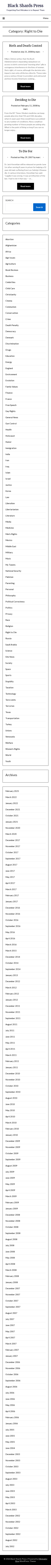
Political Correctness (15, 601)
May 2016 (10, 932)
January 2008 (11, 1282)
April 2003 (10, 1503)
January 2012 (11, 999)
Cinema (8, 300)
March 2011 (11, 1055)
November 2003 (12, 1460)
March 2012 (11, 987)
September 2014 (12, 969)
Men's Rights (11, 534)
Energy (8, 362)
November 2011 (12, 1012)
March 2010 (11, 1122)
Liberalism (10, 503)
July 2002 (9, 1546)
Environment (11, 374)
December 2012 (12, 981)
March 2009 (11, 1196)
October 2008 (11, 1227)
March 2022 (11, 797)
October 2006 (11, 1374)
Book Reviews (11, 270)
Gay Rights (10, 411)
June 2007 (10, 1325)
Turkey (8, 724)
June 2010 (10, 1104)
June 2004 (10, 1448)
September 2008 (12, 1233)
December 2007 (12, 1288)
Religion (9, 626)
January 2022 (11, 803)
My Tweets (10, 565)
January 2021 (11, 822)
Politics (8, 607)
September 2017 (12, 858)
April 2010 (10, 1116)
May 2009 (10, 1184)
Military (9, 552)
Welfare (9, 743)
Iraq (7, 466)
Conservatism (11, 313)
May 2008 (10, 1257)
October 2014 (11, 963)
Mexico (8, 540)
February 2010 (12, 1128)
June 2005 (10, 1436)
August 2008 (11, 1239)
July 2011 (9, 1030)
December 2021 (12, 809)
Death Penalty (12, 325)
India (7, 454)
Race (7, 620)
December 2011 (12, 1006)
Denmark (9, 337)
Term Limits (10, 700)
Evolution (9, 380)
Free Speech (10, 405)
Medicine (9, 528)
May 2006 (10, 1405)
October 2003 (11, 1466)
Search (9, 200)
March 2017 (11, 889)
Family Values (11, 386)
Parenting (10, 583)
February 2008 (12, 1276)
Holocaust (10, 436)
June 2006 (10, 1399)
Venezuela (10, 736)
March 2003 (11, 1509)
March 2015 (11, 950)
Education (10, 356)
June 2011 (10, 1036)
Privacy (8, 614)
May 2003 (10, 1497)
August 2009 (11, 1165)
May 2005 (10, 1442)
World (8, 755)
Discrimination (12, 343)
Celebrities (10, 282)
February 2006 (12, 1417)
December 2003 (12, 1454)
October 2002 (11, 1528)
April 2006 (10, 1411)
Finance (9, 393)
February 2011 (12, 1061)
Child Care (10, 288)
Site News (9, 657)
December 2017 (12, 840)
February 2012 (12, 993)
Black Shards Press (25, 5)
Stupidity (9, 681)
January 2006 (11, 1423)
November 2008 (12, 1221)
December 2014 (12, 957)
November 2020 (12, 828)
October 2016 (11, 920)
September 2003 (12, 1472)
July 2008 (9, 1245)
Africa (8, 251)
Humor (8, 442)
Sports (8, 675)
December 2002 (12, 1515)
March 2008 (11, 1270)
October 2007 (11, 1300)
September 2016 (12, 926)
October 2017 (11, 852)
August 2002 (11, 1540)
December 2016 (12, 907)
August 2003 (11, 1479)
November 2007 (12, 1294)
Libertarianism (11, 509)
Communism (10, 307)
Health (8, 429)
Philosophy (10, 595)
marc (38, 51)
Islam (7, 472)
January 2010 (11, 1135)
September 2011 (12, 1018)
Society (8, 663)
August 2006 (11, 1386)
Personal (9, 589)
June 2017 (10, 871)
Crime (8, 319)
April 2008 (10, 1264)
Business (9, 276)
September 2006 (12, 1380)
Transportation (12, 718)
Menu (45, 18)
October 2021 (11, 815)
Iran (7, 460)
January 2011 (11, 1067)
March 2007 (11, 1343)
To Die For (25, 151)
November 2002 (12, 1521)
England (9, 368)
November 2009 (12, 1147)
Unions (8, 730)
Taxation (9, 687)
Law (7, 497)
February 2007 (12, 1350)
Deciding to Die (25, 100)
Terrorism (9, 706)
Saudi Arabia (11, 644)
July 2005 (9, 1429)
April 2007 (10, 1337)
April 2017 (10, 883)
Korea (8, 491)
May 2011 (10, 1043)
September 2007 (12, 1307)
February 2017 (12, 895)
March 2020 (11, 834)
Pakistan (9, 577)
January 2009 (11, 1208)
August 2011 (11, 1024)
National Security (13, 571)
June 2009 (10, 1178)
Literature (10, 515)
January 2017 (11, 901)
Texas (8, 712)
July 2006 (9, 1393)
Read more (26, 86)
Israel (8, 478)
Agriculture (10, 264)
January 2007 (11, 1356)
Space (8, 669)
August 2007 (11, 1313)
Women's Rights (12, 749)
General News (11, 417)
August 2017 (11, 864)
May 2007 (10, 1331)
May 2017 (10, 877)
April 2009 (10, 1190)
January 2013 (11, 975)
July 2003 (9, 1485)
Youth (8, 761)
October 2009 (11, 1153)
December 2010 (12, 1073)
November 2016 (12, 914)
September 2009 (12, 1159)
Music (8, 558)
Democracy (10, 331)
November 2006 (12, 1368)
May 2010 (10, 1110)
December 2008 (12, 1215)
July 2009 (9, 1172)
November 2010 (12, 1079)
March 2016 (11, 944)
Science (8, 650)
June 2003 (10, 1491)
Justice (8, 485)
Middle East (10, 546)
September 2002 (12, 1534)
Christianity (10, 294)
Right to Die (11, 632)
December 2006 (12, 1362)
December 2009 (12, 1141)
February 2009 (12, 1202)
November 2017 (12, 846)
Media (8, 521)
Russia (8, 638)
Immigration (10, 448)
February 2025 (12, 791)
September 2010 (12, 1092)
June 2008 (10, 1251)
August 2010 (11, 1098)
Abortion (9, 239)
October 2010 (11, 1086)
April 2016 (10, 938)
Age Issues (10, 257)
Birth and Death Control (25, 45)
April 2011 (10, 1049)
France (8, 399)
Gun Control (11, 423)
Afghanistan (11, 245)
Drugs (8, 350)
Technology (10, 694)
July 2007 (9, 1319)
